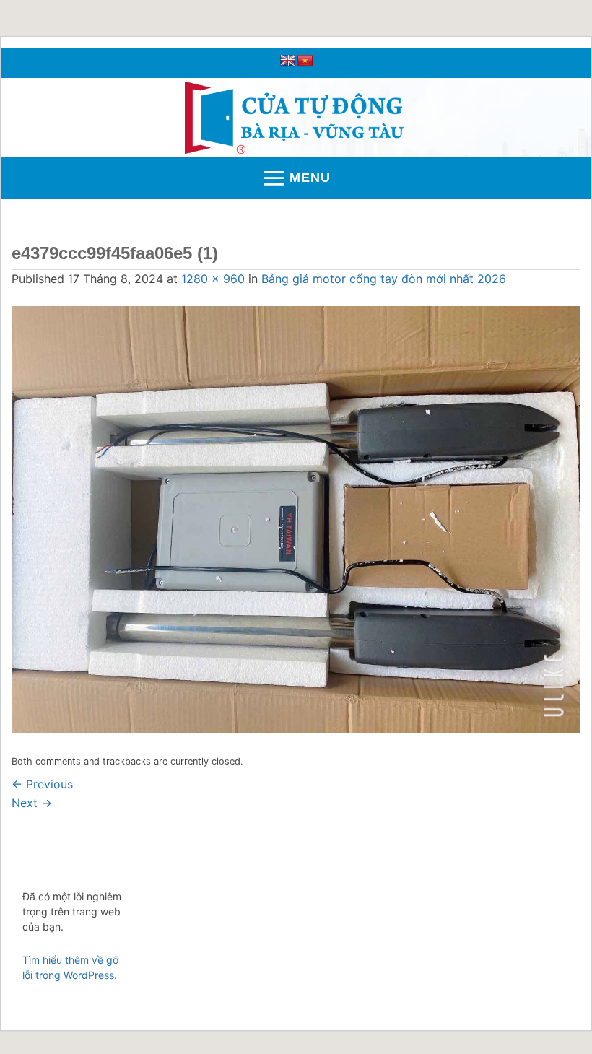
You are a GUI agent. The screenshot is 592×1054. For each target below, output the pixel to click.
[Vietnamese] (305, 61)
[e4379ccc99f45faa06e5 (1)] (296, 518)
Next (32, 803)
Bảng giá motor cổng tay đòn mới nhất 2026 (383, 278)
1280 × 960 (213, 278)
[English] (288, 61)
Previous (42, 784)
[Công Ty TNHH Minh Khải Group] (296, 118)
